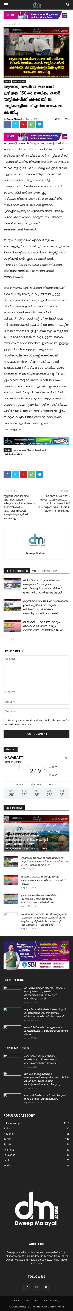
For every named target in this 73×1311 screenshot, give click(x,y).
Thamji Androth (13, 848)
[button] (6, 5)
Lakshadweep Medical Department (30, 450)
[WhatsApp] (31, 124)
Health (18, 24)
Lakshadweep (19, 81)
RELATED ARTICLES (17, 571)
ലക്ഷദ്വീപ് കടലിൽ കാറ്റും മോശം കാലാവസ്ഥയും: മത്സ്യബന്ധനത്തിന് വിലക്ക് (43, 626)
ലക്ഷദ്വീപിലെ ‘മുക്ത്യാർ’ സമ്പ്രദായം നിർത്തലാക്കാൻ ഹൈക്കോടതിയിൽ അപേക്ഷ (40, 1059)
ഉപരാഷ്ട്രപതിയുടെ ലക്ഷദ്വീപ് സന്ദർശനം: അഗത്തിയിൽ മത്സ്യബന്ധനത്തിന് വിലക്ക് (39, 899)
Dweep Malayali (14, 119)
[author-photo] (36, 548)
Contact (36, 1300)
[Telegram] (39, 124)
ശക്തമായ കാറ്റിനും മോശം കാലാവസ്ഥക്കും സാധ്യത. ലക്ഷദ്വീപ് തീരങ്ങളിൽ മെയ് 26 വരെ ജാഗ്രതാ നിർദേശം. (53, 503)
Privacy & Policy (51, 1300)
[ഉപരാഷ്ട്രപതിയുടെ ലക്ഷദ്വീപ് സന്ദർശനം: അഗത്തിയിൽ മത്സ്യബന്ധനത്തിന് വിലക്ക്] (11, 899)
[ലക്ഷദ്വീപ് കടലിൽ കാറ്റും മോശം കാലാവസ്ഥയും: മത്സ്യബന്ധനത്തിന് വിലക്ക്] (12, 626)
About (26, 1300)
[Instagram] (36, 1287)
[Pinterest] (23, 124)
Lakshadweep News (14, 454)
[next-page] (11, 639)
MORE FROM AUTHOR (44, 571)
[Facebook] (7, 124)
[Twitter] (15, 124)
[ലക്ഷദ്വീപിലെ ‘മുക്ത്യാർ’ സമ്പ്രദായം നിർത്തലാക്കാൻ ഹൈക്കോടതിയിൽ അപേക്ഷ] (12, 1060)
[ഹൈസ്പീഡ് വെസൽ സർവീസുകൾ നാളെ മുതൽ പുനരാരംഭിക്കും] (12, 1099)
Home (7, 24)
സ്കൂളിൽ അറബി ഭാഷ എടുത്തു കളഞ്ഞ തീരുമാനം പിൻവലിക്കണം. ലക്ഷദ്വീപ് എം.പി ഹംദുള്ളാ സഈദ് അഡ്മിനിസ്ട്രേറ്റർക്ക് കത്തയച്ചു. (20, 507)
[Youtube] (46, 1287)
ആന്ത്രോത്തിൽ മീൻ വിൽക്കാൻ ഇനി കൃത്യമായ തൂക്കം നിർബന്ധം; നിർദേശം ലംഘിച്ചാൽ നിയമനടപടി (44, 861)
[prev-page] (6, 639)
